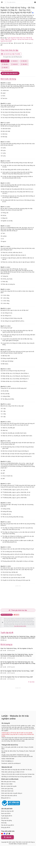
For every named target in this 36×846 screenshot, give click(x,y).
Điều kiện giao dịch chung (8, 781)
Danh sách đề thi (5, 813)
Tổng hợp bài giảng (6, 820)
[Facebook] (5, 834)
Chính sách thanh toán (7, 791)
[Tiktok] (7, 834)
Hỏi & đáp (4, 822)
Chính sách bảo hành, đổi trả (9, 795)
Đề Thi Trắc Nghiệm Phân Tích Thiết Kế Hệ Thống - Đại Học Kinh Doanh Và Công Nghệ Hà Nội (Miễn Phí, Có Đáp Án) (17, 655)
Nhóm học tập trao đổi (7, 811)
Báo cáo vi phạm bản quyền (8, 786)
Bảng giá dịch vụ (5, 798)
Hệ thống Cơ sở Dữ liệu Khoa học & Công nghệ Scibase (17, 776)
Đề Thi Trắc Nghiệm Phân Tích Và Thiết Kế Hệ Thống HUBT (17, 677)
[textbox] (20, 2)
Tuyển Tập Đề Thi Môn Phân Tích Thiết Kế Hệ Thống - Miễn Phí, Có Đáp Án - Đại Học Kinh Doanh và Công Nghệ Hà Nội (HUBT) (17, 39)
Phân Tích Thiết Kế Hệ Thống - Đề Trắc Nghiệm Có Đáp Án (17, 648)
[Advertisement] (18, 597)
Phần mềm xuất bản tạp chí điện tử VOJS (13, 772)
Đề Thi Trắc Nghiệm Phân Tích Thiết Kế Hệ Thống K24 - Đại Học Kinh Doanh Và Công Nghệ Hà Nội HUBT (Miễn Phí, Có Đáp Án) (18, 663)
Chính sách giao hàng (7, 788)
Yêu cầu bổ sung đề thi (7, 825)
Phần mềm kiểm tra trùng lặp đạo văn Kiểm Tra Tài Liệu (17, 769)
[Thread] (9, 834)
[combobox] (19, 2)
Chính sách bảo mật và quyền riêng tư (11, 793)
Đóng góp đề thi (5, 827)
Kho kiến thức (5, 818)
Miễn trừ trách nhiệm (6, 784)
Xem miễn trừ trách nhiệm (20, 626)
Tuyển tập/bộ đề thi (6, 815)
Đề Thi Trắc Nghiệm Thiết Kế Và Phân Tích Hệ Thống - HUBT (17, 671)
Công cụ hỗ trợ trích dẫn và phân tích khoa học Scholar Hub (18, 774)
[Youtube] (2, 834)
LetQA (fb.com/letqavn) (14, 763)
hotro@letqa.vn (9, 761)
